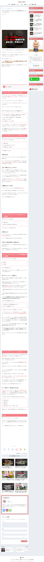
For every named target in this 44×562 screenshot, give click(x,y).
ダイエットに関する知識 (11, 4)
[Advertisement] (14, 23)
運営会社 (21, 559)
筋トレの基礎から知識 (33, 4)
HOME (22, 557)
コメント (3, 521)
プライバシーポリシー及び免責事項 (28, 559)
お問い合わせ (17, 559)
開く (9, 86)
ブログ (22, 4)
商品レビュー (26, 4)
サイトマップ (13, 559)
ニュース (18, 4)
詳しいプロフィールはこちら (34, 63)
